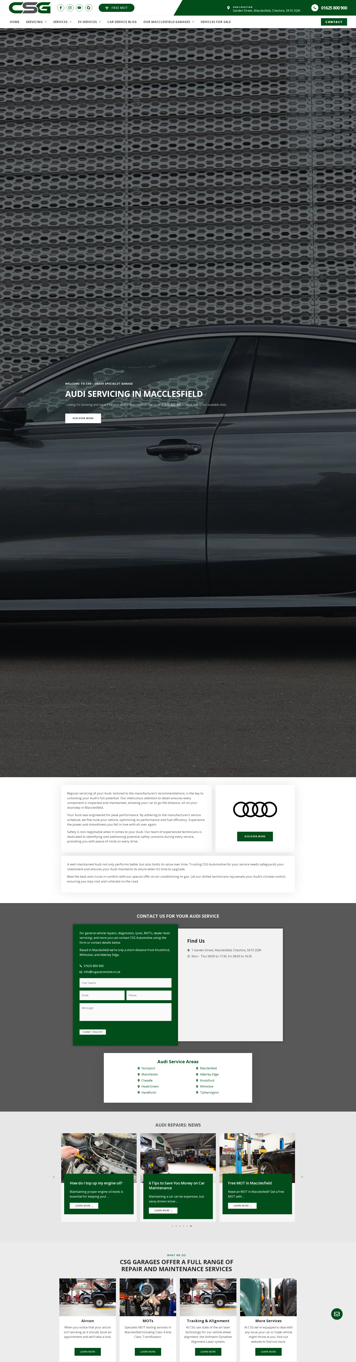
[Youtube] (79, 7)
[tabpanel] (99, 1177)
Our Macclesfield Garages (166, 22)
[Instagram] (70, 7)
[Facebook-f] (60, 7)
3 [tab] (180, 1226)
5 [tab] (187, 1226)
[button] (54, 1177)
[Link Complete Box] (99, 1177)
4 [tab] (183, 1226)
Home (14, 22)
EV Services (87, 22)
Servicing (34, 22)
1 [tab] (172, 1226)
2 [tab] (176, 1226)
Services (60, 22)
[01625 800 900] (314, 7)
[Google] (88, 7)
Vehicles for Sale (216, 22)
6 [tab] (191, 1226)
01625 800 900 (334, 8)
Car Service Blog (122, 22)
